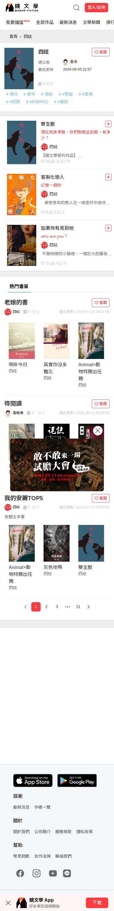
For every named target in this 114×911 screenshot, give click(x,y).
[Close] (98, 431)
